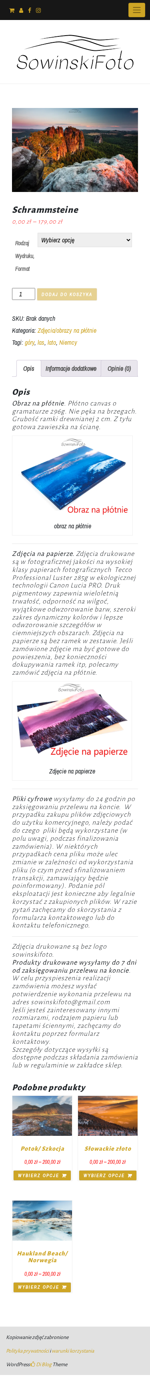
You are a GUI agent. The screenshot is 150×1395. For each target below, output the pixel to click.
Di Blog (43, 1364)
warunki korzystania (73, 1351)
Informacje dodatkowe (71, 368)
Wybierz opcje (38, 1175)
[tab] (28, 368)
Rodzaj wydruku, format (24, 256)
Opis (28, 368)
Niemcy (68, 342)
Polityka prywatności (27, 1351)
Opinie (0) (119, 368)
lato (52, 342)
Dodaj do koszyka (67, 294)
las (41, 342)
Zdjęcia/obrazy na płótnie (67, 330)
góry (29, 342)
